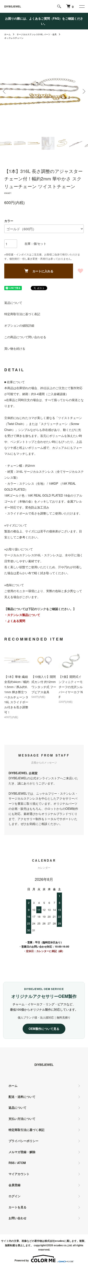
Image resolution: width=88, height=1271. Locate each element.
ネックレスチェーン (13, 37)
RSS (12, 1163)
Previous (5, 91)
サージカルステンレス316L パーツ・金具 (37, 34)
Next (83, 91)
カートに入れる (42, 271)
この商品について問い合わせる (25, 337)
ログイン (15, 1196)
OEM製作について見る (44, 1028)
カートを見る (17, 1207)
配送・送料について (22, 1096)
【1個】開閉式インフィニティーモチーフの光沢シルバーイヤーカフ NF (71, 686)
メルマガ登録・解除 (22, 1152)
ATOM (21, 1163)
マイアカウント (19, 1174)
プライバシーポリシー (23, 1141)
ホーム (7, 34)
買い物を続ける (14, 348)
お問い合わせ (17, 1218)
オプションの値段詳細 (19, 325)
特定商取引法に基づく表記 (22, 314)
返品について (13, 302)
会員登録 (15, 1185)
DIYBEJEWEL (12, 6)
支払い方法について (22, 1118)
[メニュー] (81, 6)
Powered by (22, 1260)
